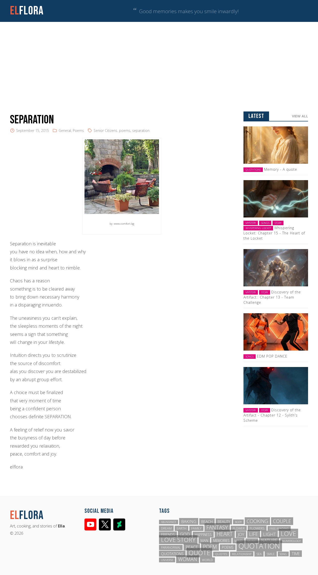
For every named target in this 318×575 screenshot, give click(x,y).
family (196, 528)
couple (282, 521)
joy (241, 534)
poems (228, 547)
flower (239, 528)
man (204, 540)
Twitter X (105, 524)
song (283, 554)
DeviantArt (119, 524)
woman (187, 559)
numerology (291, 541)
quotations (172, 553)
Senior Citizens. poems (112, 130)
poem (210, 546)
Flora (26, 11)
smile (271, 554)
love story (178, 540)
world (207, 560)
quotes (221, 554)
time (296, 553)
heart (225, 533)
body (238, 522)
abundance (168, 522)
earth (181, 528)
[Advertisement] (159, 59)
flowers (257, 528)
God (185, 534)
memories (221, 540)
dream (166, 528)
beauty (224, 521)
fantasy (217, 527)
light (269, 534)
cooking (257, 521)
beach (207, 521)
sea (259, 554)
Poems (78, 130)
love (288, 533)
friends (168, 534)
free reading (279, 528)
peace (192, 547)
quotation (259, 546)
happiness (203, 534)
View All (300, 116)
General (65, 130)
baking (188, 521)
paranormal (171, 547)
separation (141, 130)
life (253, 533)
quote (199, 552)
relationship (241, 554)
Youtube (90, 524)
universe (167, 560)
